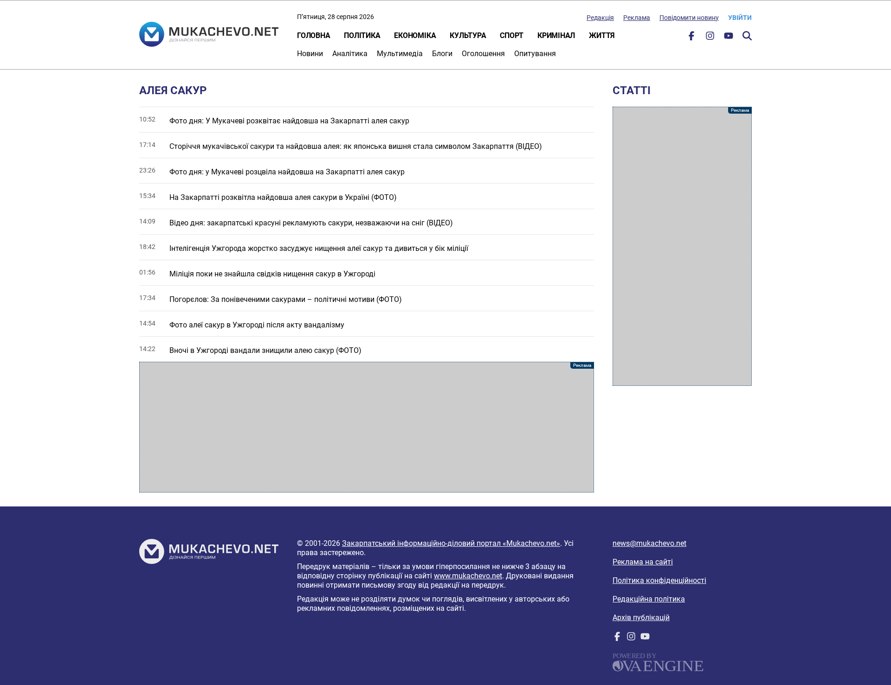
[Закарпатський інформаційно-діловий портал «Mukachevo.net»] (208, 35)
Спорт (511, 35)
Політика (362, 35)
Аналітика (350, 53)
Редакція (600, 17)
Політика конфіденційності (659, 580)
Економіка (415, 35)
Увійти (740, 17)
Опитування (535, 53)
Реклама (636, 17)
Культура (468, 35)
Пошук (747, 35)
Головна (313, 35)
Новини (310, 53)
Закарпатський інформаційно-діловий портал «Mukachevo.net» (451, 543)
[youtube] (728, 37)
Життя (602, 35)
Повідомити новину (689, 17)
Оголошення (483, 53)
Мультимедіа (400, 53)
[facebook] (691, 37)
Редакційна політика (649, 599)
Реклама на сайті (643, 561)
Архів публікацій (641, 617)
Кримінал (556, 35)
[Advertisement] (367, 427)
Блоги (442, 53)
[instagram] (710, 37)
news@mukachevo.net (649, 543)
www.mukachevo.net (468, 575)
